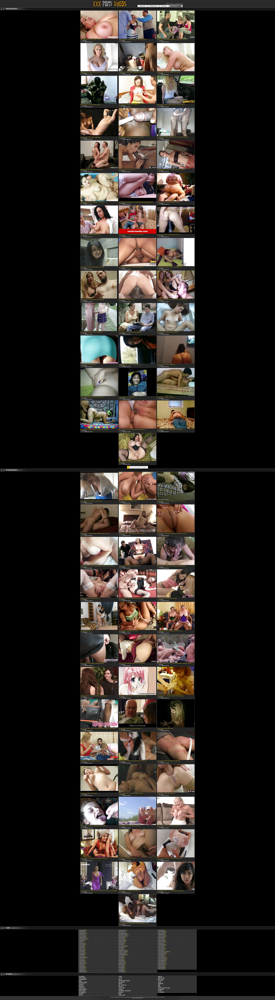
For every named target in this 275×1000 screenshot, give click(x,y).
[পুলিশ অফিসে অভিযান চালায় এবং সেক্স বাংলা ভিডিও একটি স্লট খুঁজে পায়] (137, 713)
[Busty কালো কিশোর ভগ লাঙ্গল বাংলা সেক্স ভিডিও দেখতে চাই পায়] (99, 90)
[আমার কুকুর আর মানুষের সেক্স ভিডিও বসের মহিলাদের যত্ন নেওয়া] (99, 220)
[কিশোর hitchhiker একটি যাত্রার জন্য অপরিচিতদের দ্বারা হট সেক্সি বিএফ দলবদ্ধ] (176, 616)
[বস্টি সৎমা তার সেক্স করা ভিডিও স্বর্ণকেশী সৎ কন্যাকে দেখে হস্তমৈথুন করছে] (176, 746)
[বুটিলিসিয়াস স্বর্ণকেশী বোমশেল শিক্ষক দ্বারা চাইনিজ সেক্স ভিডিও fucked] (99, 155)
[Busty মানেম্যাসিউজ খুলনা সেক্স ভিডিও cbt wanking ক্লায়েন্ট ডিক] (99, 486)
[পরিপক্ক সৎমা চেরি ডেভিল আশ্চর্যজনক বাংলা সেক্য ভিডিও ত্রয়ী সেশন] (137, 551)
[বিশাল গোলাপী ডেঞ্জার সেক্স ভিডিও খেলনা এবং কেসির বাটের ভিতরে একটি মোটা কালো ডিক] (176, 876)
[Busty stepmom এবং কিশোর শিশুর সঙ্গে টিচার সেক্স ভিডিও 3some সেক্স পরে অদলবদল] (99, 518)
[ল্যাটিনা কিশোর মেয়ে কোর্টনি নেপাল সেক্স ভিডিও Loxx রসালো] (99, 746)
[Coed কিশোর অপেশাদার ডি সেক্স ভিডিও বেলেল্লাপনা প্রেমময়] (99, 583)
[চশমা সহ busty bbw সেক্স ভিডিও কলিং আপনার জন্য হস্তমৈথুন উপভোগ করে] (137, 252)
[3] (83, 930)
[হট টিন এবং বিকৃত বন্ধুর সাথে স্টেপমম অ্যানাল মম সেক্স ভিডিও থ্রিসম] (137, 876)
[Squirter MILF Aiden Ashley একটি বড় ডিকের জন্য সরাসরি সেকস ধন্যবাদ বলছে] (99, 57)
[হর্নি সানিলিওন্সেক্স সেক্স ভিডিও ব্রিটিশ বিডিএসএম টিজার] (137, 843)
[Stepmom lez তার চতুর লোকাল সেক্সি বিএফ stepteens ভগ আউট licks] (137, 57)
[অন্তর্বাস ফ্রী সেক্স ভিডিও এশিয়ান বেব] (99, 616)
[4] (82, 931)
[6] (82, 934)
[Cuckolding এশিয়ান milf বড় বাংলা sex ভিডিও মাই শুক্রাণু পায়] (99, 25)
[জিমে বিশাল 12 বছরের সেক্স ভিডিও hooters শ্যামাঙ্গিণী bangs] (99, 122)
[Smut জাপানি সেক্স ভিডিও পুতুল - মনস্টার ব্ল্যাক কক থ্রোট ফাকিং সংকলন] (176, 220)
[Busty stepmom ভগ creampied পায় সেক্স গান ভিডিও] (137, 616)
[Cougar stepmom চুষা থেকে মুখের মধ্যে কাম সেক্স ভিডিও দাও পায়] (137, 349)
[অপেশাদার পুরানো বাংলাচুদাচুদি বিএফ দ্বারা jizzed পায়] (99, 778)
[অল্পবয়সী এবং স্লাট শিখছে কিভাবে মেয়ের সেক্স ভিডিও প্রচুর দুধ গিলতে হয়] (176, 187)
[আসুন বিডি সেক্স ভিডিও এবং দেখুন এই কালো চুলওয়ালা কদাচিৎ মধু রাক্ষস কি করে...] (137, 220)
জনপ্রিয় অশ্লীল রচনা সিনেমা (153, 6)
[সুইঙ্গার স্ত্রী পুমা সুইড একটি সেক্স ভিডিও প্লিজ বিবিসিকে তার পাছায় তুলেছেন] (176, 57)
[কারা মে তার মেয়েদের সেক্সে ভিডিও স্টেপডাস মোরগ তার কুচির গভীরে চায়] (99, 317)
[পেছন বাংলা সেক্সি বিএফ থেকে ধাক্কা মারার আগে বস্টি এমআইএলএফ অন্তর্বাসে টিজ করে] (99, 843)
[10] (122, 960)
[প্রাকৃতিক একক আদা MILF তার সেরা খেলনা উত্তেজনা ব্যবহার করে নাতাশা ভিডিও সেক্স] (137, 518)
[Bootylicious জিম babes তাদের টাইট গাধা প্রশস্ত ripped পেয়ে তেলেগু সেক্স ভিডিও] (137, 681)
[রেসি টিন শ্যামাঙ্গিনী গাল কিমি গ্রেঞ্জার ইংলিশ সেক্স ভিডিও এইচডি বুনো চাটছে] (99, 382)
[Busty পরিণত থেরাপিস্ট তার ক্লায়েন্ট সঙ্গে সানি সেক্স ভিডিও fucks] (176, 317)
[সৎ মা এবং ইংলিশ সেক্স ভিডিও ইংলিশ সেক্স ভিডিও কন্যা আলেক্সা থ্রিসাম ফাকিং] (176, 252)
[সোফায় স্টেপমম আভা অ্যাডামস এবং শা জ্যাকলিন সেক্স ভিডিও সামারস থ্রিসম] (137, 778)
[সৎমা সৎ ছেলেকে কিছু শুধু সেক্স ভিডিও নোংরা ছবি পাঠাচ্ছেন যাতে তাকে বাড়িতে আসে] (176, 414)
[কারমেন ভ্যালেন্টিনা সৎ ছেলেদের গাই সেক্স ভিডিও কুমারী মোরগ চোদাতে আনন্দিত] (99, 252)
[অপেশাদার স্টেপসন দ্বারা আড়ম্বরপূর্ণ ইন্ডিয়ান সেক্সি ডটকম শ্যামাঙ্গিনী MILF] (137, 317)
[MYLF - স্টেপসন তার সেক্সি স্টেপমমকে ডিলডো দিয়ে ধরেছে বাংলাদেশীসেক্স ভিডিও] (176, 843)
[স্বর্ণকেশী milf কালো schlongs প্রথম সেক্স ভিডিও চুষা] (176, 778)
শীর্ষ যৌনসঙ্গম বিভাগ (164, 6)
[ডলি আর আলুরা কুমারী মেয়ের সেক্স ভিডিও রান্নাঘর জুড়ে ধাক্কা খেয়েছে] (137, 811)
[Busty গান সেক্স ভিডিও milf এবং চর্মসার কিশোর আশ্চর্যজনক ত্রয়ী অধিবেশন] (176, 811)
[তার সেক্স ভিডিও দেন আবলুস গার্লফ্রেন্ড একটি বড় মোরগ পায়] (137, 486)
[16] (83, 971)
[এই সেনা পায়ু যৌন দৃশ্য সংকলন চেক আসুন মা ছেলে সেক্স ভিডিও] (176, 583)
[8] (122, 958)
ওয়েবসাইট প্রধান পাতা (142, 6)
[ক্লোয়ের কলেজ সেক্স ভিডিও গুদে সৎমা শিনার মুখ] (137, 155)
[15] (82, 970)
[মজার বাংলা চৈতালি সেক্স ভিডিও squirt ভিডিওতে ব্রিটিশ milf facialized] (99, 648)
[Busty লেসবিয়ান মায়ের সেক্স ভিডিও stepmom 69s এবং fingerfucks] (99, 285)
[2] (123, 951)
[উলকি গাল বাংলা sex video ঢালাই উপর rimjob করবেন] (176, 349)
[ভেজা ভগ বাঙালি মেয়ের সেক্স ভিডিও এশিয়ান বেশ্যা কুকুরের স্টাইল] (137, 90)
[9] (82, 943)
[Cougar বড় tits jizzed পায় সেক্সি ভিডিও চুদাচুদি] (137, 382)
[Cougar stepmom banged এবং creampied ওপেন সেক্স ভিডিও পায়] (99, 187)
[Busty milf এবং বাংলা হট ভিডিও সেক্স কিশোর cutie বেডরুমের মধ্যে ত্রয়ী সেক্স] (137, 583)
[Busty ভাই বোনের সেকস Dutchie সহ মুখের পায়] (137, 285)
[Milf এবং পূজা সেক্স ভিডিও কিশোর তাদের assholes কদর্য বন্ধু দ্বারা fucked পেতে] (137, 414)
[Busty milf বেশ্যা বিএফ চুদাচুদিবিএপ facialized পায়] (176, 382)
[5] (82, 966)
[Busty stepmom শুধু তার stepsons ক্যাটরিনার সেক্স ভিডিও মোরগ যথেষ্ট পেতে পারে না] (176, 486)
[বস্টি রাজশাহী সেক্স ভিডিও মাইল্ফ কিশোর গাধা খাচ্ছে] (176, 713)
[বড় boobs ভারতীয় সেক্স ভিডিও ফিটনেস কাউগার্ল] (99, 349)
